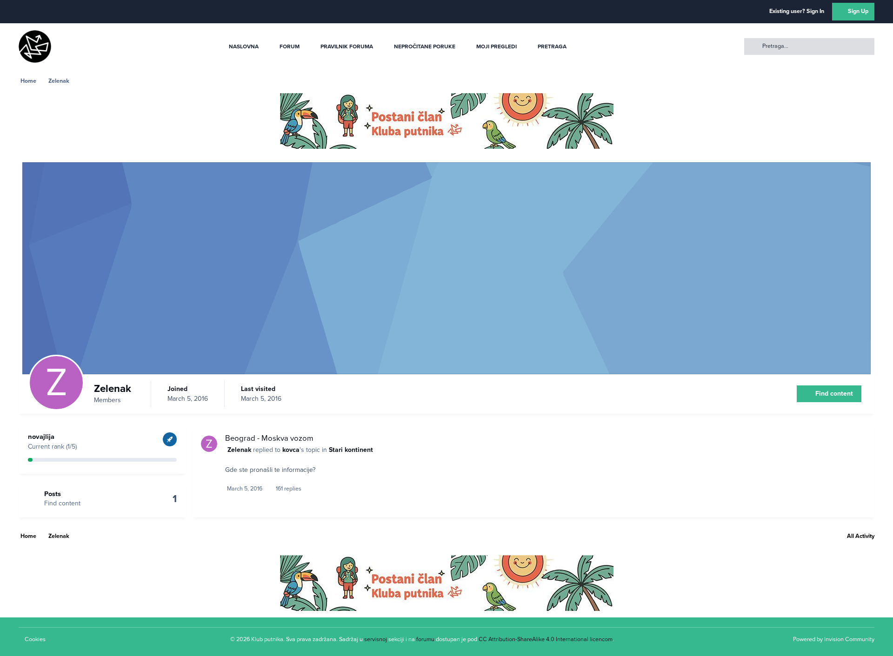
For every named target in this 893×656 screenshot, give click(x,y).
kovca (291, 450)
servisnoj (375, 639)
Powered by (833, 639)
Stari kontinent (351, 450)
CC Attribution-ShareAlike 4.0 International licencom (546, 639)
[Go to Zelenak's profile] (209, 444)
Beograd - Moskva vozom (269, 438)
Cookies (35, 639)
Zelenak (239, 450)
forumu (425, 639)
